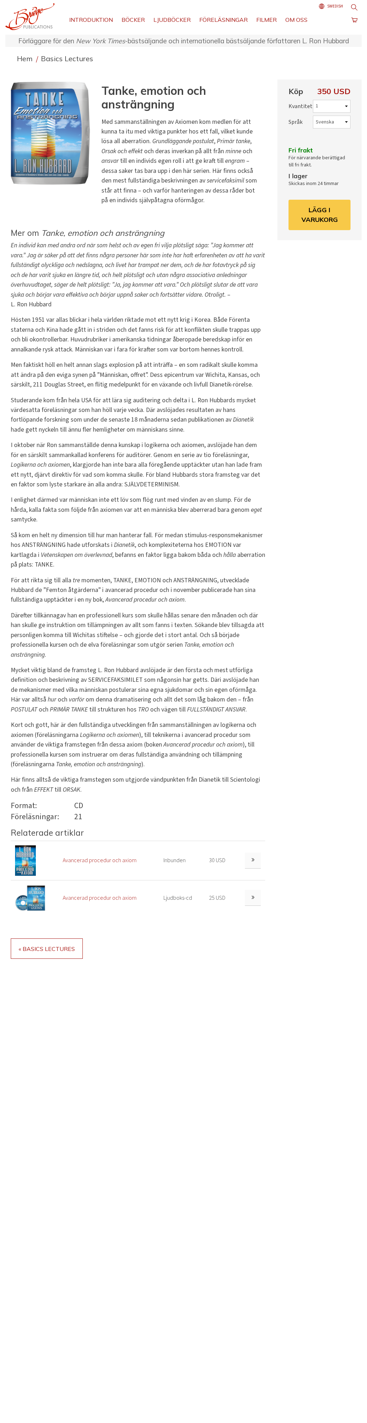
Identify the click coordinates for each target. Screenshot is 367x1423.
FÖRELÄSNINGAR (223, 19)
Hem (25, 58)
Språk (295, 122)
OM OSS (296, 19)
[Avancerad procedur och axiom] (25, 860)
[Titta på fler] (253, 861)
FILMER (266, 19)
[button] (53, 133)
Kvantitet (301, 106)
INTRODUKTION (91, 19)
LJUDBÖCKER (172, 19)
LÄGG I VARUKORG (319, 214)
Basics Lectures (67, 58)
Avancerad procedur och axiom (100, 860)
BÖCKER (133, 19)
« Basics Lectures (47, 948)
